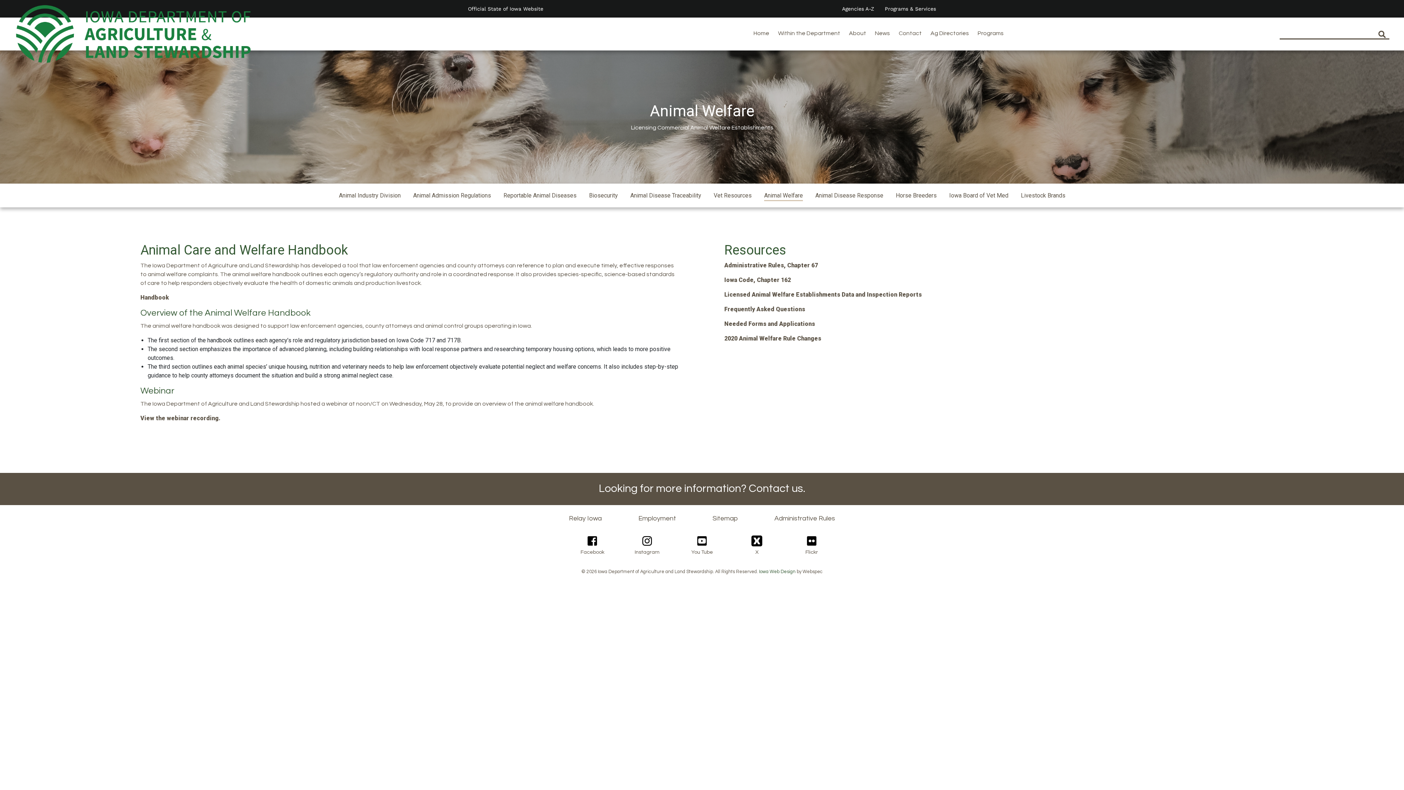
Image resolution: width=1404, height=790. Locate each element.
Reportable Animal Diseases (540, 195)
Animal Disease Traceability (665, 195)
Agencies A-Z (858, 9)
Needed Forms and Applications (769, 323)
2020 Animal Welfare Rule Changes (772, 338)
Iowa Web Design (777, 571)
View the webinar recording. (180, 418)
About (857, 33)
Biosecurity (603, 195)
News (882, 33)
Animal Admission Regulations (452, 195)
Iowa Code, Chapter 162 (757, 279)
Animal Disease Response (849, 195)
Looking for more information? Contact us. (702, 488)
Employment (657, 518)
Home (761, 33)
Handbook (154, 297)
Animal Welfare (783, 195)
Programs (991, 33)
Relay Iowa (585, 518)
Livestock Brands (1043, 195)
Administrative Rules (804, 518)
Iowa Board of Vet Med (978, 195)
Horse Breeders (916, 195)
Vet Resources (733, 195)
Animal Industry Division (370, 195)
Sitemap (725, 518)
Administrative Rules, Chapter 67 (771, 265)
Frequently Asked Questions (764, 309)
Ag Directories (950, 33)
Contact (910, 33)
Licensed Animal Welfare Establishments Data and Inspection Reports (823, 294)
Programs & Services (910, 9)
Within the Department (809, 33)
